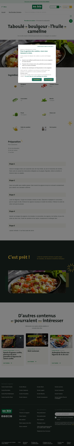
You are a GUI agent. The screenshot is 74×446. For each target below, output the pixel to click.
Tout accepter (48, 79)
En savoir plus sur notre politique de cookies (36, 76)
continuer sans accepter (45, 46)
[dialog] (37, 64)
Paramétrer (37, 79)
